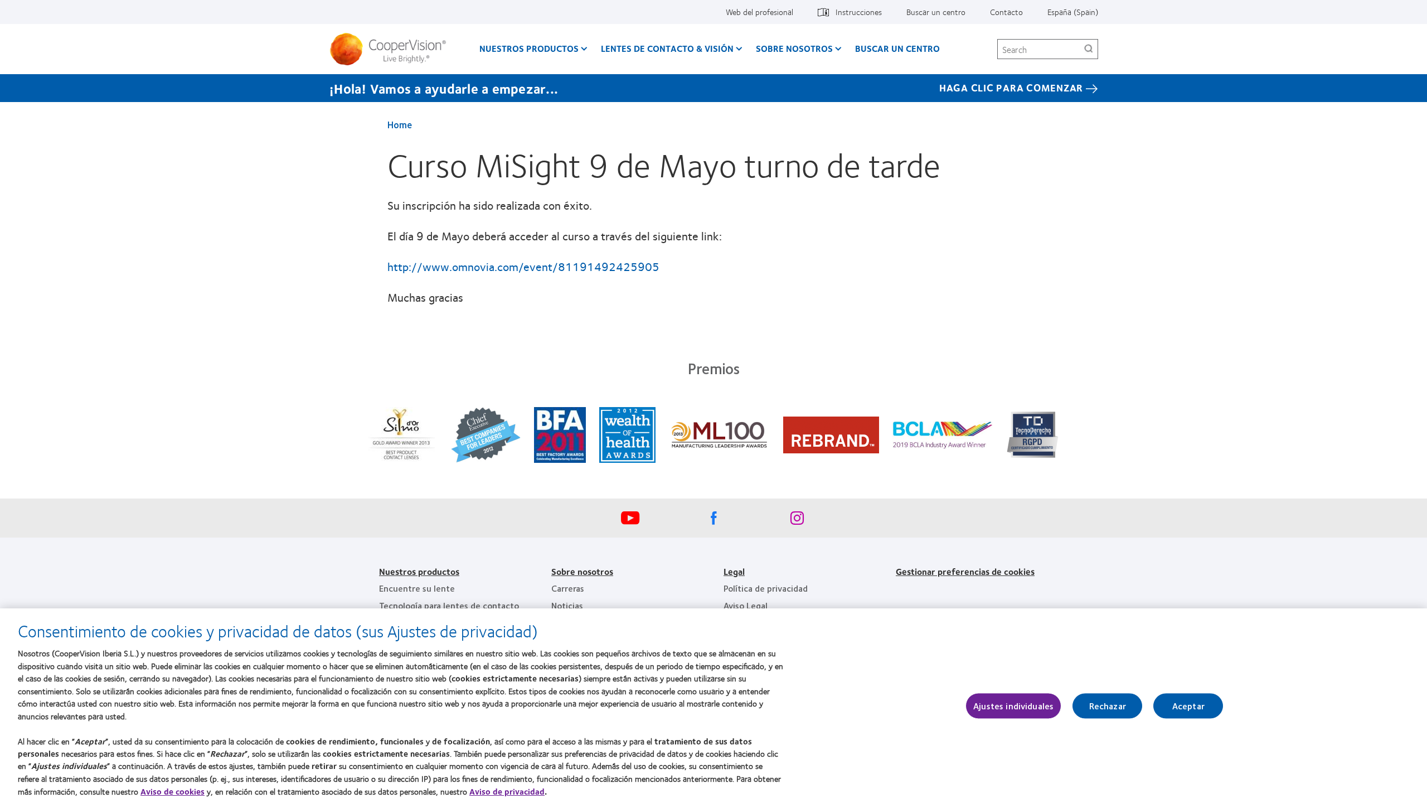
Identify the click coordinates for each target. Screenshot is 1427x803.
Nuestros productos (529, 48)
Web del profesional (759, 11)
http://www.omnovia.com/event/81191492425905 (523, 266)
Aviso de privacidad (507, 791)
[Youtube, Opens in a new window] (630, 521)
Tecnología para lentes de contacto (449, 605)
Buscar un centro (935, 11)
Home (399, 124)
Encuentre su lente (417, 588)
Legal (734, 571)
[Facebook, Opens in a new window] (713, 521)
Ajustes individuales (1013, 706)
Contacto (1006, 11)
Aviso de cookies (172, 791)
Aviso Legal (746, 605)
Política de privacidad (766, 588)
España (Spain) (1072, 11)
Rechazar (1107, 706)
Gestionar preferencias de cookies (965, 571)
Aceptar (1188, 706)
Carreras (567, 588)
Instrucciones (859, 11)
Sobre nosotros (582, 571)
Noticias (567, 605)
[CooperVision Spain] (392, 49)
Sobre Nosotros (794, 48)
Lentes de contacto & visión (667, 48)
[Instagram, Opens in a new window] (797, 521)
